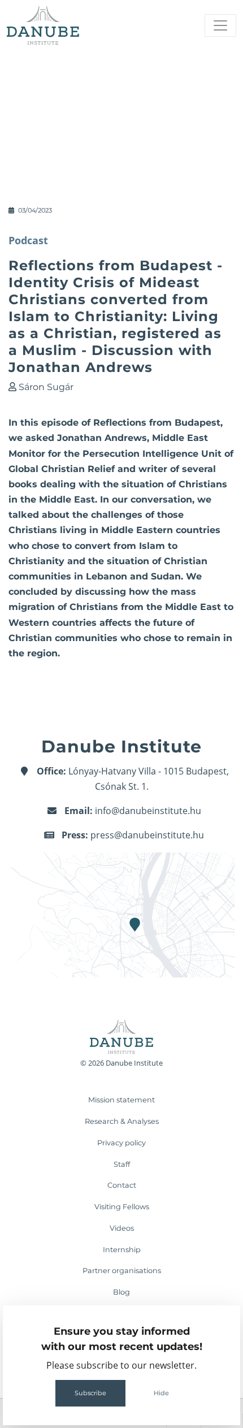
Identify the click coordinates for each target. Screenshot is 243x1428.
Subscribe (90, 1393)
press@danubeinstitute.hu (147, 835)
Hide (161, 1393)
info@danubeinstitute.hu (148, 810)
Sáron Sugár (46, 387)
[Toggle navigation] (220, 25)
